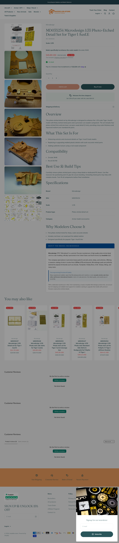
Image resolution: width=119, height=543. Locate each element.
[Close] (114, 491)
